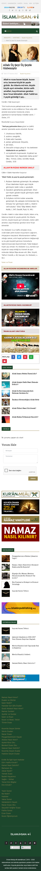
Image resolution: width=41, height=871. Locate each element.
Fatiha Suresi (7, 810)
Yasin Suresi (7, 791)
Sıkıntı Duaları (7, 731)
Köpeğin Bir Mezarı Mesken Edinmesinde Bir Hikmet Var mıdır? (23, 576)
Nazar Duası (7, 734)
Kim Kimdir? (7, 785)
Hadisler (5, 796)
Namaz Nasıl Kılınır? (10, 697)
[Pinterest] (26, 10)
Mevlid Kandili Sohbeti (21, 654)
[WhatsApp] (23, 10)
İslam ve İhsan (7, 262)
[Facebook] (9, 10)
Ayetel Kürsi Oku (8, 742)
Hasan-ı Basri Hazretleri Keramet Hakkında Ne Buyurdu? (25, 566)
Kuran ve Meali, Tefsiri (11, 720)
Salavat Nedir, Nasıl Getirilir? (23, 663)
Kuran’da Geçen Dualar (11, 751)
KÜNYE (4, 3)
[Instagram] (16, 10)
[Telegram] (30, 10)
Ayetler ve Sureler (9, 714)
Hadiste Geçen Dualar (11, 754)
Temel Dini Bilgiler (9, 782)
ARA (30, 3)
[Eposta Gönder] (4, 361)
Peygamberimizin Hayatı (12, 737)
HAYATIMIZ (16, 38)
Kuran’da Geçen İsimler (11, 728)
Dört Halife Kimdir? (10, 762)
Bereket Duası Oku (9, 745)
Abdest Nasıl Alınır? (10, 740)
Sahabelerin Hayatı (9, 802)
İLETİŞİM (36, 3)
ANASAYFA (7, 38)
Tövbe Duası (7, 722)
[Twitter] (13, 10)
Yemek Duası (7, 774)
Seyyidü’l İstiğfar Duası (11, 808)
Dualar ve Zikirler (9, 700)
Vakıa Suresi (7, 799)
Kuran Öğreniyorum (9, 816)
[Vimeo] (30, 843)
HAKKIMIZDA (12, 3)
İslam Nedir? (7, 703)
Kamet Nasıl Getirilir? (10, 765)
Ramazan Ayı (7, 768)
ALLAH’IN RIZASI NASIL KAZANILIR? (18, 305)
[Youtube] (20, 10)
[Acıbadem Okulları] (20, 679)
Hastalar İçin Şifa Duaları (12, 706)
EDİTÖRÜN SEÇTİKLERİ (9, 622)
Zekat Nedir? (7, 771)
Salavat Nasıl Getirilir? (11, 748)
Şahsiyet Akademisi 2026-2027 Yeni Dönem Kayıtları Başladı (24, 638)
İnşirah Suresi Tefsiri (20, 591)
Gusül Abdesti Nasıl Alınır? (12, 708)
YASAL (26, 3)
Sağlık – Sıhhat (8, 779)
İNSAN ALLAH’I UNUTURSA (14, 331)
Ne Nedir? (6, 794)
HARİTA (19, 3)
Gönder (33, 478)
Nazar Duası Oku (9, 805)
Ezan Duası (6, 813)
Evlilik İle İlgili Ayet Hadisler (13, 760)
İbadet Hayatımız (27, 38)
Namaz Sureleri (8, 711)
